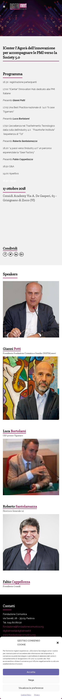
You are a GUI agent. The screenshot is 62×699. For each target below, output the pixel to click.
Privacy (37, 695)
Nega (31, 680)
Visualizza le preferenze (31, 688)
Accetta (31, 672)
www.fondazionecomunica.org (19, 635)
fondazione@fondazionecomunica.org (23, 626)
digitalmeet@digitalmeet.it (17, 630)
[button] (57, 642)
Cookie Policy (26, 695)
